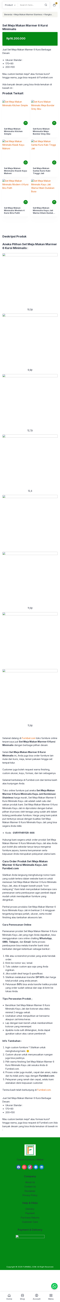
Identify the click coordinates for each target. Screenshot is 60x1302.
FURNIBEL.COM (29, 1267)
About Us (30, 1182)
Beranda (8, 14)
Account (36, 1299)
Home (9, 1299)
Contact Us (30, 1186)
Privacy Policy (30, 1195)
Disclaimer (30, 1191)
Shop (22, 1299)
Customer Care (30, 1222)
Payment (30, 1213)
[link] (15, 113)
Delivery (30, 1209)
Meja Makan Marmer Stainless (28, 14)
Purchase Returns (30, 1217)
